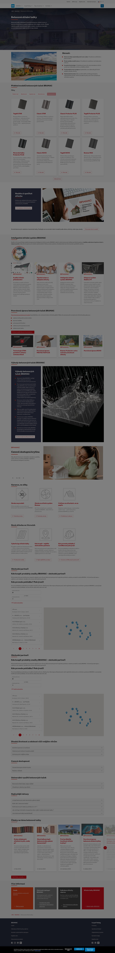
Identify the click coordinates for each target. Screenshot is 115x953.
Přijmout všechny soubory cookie (90, 950)
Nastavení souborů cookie (68, 949)
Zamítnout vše (79, 949)
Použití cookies (37, 950)
